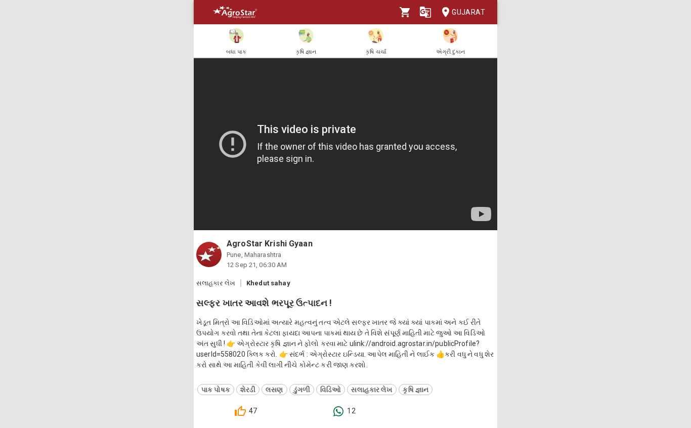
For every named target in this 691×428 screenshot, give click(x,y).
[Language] (425, 12)
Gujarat (468, 12)
